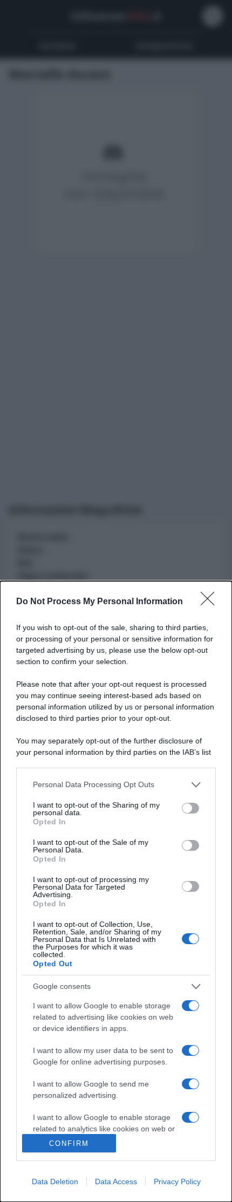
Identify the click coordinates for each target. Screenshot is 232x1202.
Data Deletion (55, 1181)
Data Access (116, 1181)
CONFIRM (69, 1143)
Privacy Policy (177, 1181)
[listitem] (116, 784)
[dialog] (116, 891)
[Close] (211, 602)
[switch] (190, 808)
